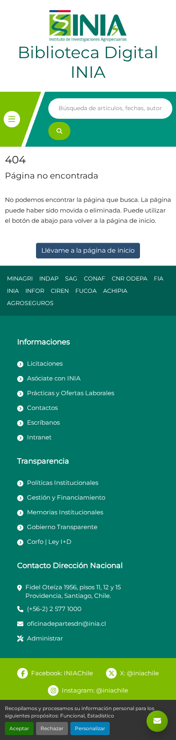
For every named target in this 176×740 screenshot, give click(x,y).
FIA (158, 278)
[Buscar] (59, 131)
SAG (71, 278)
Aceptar (19, 728)
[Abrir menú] (12, 119)
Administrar (45, 638)
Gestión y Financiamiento (66, 497)
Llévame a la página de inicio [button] (88, 250)
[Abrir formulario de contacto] (157, 721)
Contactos (42, 408)
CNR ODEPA (129, 278)
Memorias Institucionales (65, 512)
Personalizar (90, 728)
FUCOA (86, 290)
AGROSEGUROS (30, 303)
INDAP (49, 278)
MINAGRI (20, 278)
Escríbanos (43, 422)
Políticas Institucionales (62, 483)
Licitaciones (45, 363)
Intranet (39, 437)
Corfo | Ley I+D (49, 541)
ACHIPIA (115, 290)
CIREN (60, 290)
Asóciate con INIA (54, 378)
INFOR (34, 290)
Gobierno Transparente (62, 527)
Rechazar (52, 728)
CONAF (94, 278)
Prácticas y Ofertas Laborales (70, 393)
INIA (13, 290)
